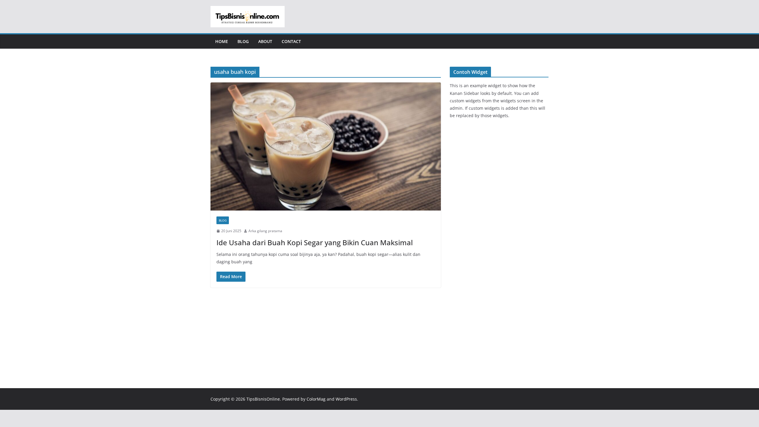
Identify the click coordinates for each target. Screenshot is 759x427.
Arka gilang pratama (265, 230)
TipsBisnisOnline (263, 399)
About (265, 41)
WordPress (346, 399)
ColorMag (316, 399)
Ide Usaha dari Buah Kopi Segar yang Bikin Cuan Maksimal (314, 242)
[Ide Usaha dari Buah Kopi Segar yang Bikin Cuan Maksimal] (326, 146)
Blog (243, 41)
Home (221, 41)
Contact (291, 41)
